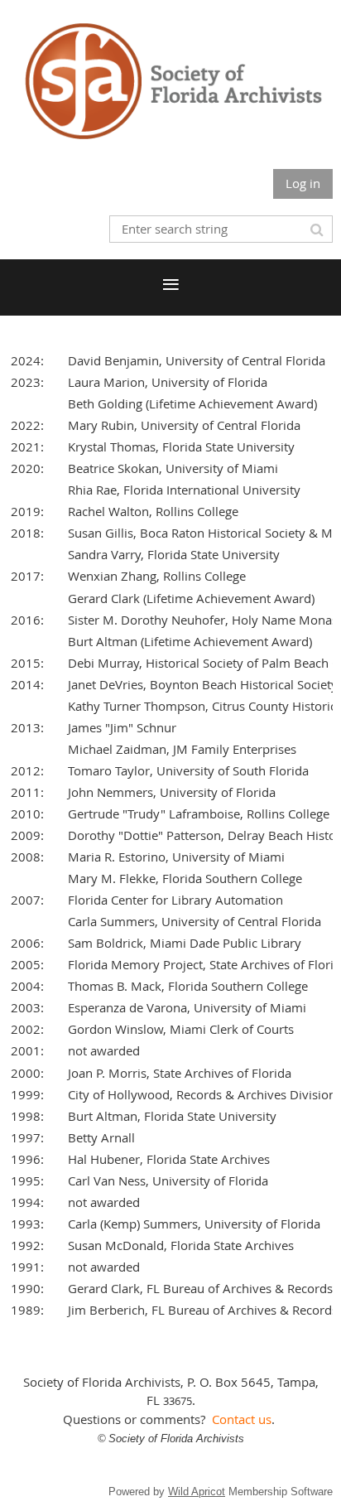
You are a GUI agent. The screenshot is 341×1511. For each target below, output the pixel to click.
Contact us (241, 1419)
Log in (303, 183)
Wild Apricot (196, 1491)
